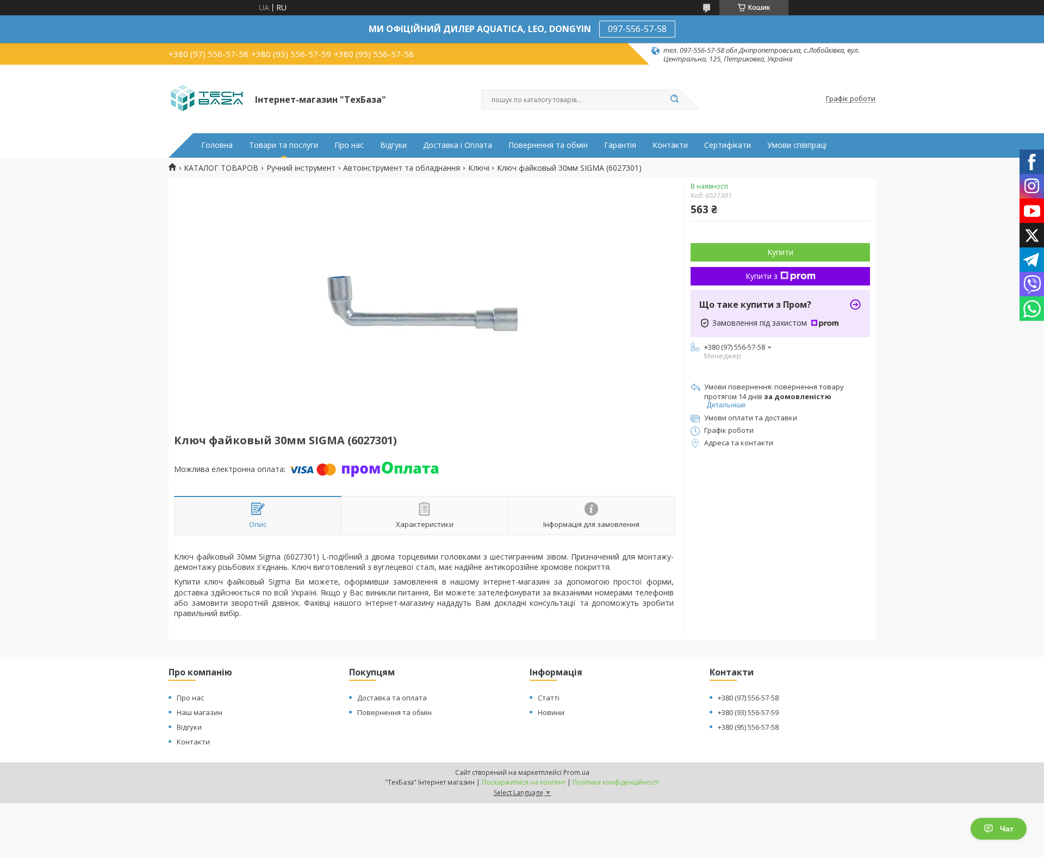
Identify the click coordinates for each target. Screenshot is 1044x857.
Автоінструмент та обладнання (401, 168)
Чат (1007, 828)
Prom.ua (576, 772)
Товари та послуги (283, 145)
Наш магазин (199, 712)
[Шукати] (674, 99)
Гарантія (620, 145)
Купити (780, 252)
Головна (217, 145)
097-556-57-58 (637, 29)
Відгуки (393, 145)
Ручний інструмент (300, 168)
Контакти (670, 145)
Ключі (478, 168)
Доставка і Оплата (457, 145)
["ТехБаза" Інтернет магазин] (207, 99)
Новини (551, 712)
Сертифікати (727, 145)
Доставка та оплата (392, 698)
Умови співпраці (796, 145)
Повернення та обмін (548, 145)
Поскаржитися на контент (524, 782)
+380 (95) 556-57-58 (748, 727)
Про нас (349, 145)
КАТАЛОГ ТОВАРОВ (221, 168)
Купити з (761, 276)
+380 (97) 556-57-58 (748, 698)
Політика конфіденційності (616, 782)
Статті (549, 698)
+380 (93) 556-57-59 (748, 712)
